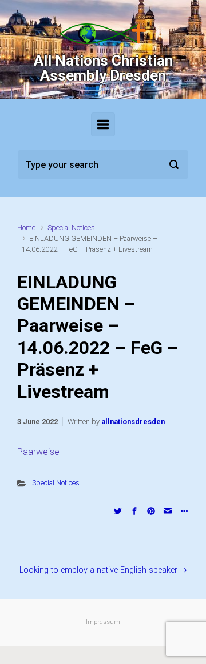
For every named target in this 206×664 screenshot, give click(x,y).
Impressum (103, 622)
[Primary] (103, 124)
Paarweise (38, 451)
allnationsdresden (133, 421)
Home (26, 227)
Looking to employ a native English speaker (98, 570)
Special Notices (71, 227)
